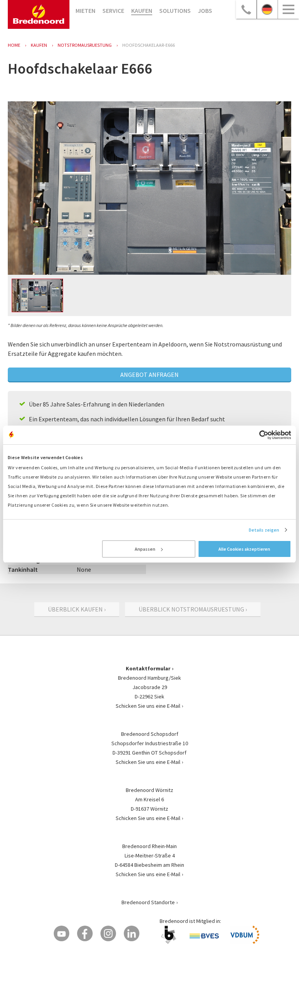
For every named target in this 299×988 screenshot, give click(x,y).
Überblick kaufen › (77, 609)
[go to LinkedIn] (131, 933)
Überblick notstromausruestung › (193, 609)
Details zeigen (264, 530)
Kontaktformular (148, 668)
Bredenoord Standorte (148, 902)
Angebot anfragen (149, 374)
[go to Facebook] (85, 933)
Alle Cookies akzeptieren (244, 549)
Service (113, 10)
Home (14, 45)
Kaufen (141, 10)
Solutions (175, 10)
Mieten (85, 10)
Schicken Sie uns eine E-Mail (148, 705)
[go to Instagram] (108, 933)
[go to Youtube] (61, 933)
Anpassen (145, 549)
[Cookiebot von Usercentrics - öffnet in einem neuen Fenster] (257, 435)
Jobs (205, 10)
